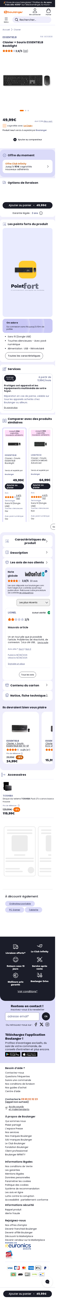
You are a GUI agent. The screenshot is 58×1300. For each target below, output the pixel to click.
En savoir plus (11, 407)
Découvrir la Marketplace (19, 1236)
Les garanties (12, 1170)
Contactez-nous (14, 1072)
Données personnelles (17, 1177)
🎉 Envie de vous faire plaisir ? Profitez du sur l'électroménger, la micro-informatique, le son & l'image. (28, 3)
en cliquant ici (26, 592)
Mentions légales (14, 1173)
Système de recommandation (22, 1188)
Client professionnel (16, 1150)
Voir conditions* (28, 991)
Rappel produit (13, 1209)
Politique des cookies (17, 1185)
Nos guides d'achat (16, 1087)
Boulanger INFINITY (15, 1154)
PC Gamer (14, 909)
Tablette (33, 909)
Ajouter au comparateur (30, 139)
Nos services (12, 1132)
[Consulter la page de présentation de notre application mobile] (12, 1054)
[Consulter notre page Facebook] (36, 1025)
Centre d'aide (12, 1091)
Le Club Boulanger (15, 1143)
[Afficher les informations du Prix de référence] (22, 754)
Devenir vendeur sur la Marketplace (25, 1240)
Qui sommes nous (15, 1121)
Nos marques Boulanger (18, 1136)
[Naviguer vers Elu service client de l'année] (27, 1254)
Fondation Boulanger (16, 1147)
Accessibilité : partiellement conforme (26, 1199)
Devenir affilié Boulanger (19, 1232)
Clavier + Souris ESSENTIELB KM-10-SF (17, 744)
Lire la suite (43, 642)
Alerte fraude (12, 1213)
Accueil (6, 29)
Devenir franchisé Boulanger (21, 1228)
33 (25, 51)
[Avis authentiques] (34, 574)
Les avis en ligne (14, 1192)
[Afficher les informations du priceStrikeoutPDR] (19, 805)
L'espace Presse (14, 1128)
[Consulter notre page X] (42, 1025)
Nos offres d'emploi (16, 1225)
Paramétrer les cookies (18, 1181)
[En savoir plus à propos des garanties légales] (41, 213)
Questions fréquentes (17, 1076)
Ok (46, 1016)
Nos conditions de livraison (20, 1083)
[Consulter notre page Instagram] (47, 1025)
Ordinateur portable (20, 903)
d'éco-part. (48, 121)
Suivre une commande (18, 1080)
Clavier (17, 29)
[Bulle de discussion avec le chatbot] (47, 1281)
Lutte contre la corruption (19, 1196)
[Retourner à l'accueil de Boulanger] (13, 12)
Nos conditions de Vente (19, 1166)
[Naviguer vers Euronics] (27, 1245)
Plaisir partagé (13, 1124)
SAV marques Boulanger (18, 1139)
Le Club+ (28, 125)
